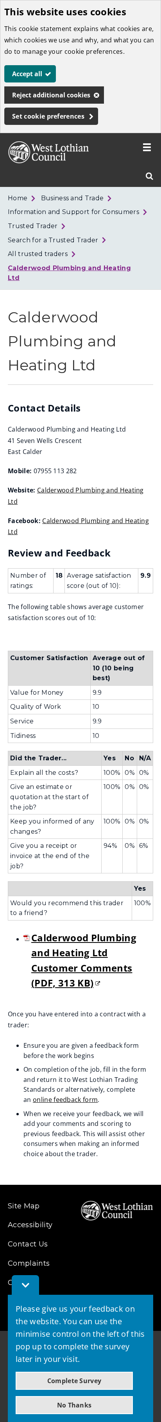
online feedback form (65, 1099)
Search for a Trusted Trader (53, 240)
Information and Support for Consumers (73, 212)
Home (17, 198)
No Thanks (74, 1405)
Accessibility (30, 1225)
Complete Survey (74, 1380)
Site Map (24, 1206)
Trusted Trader (32, 226)
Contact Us (28, 1244)
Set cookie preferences (48, 116)
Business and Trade (72, 198)
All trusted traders (38, 254)
